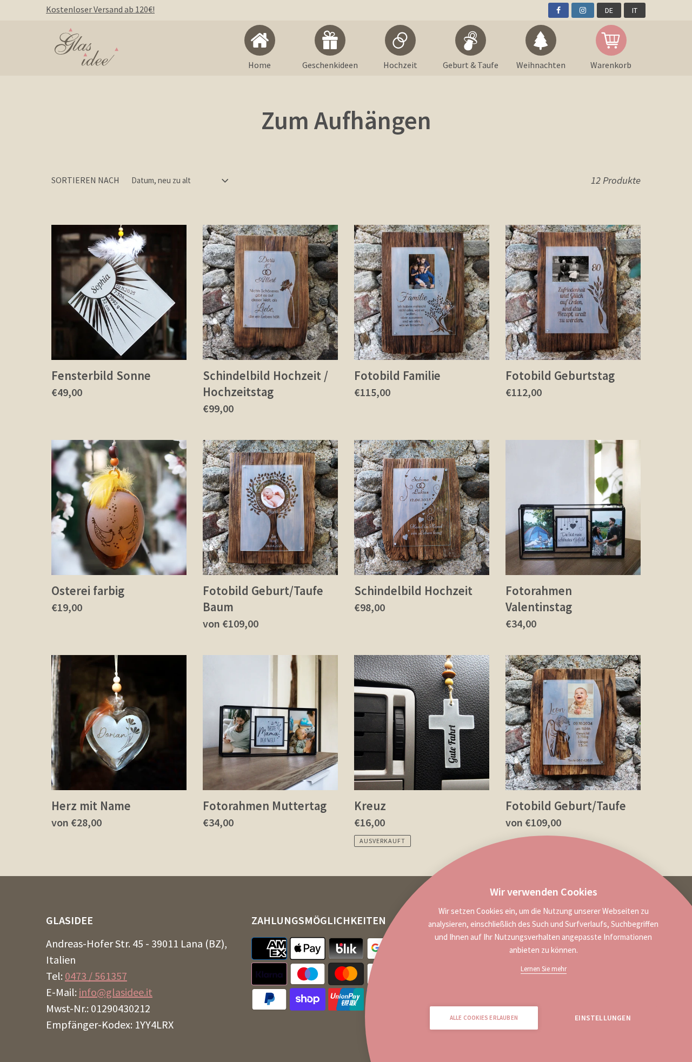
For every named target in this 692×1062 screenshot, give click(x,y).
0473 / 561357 (96, 976)
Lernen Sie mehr (544, 968)
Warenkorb (610, 64)
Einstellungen (603, 1018)
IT (634, 10)
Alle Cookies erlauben (484, 1017)
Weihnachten (540, 64)
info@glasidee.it (115, 992)
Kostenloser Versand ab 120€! (100, 9)
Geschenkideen (330, 64)
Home (259, 64)
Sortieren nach (85, 180)
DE (609, 10)
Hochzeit (400, 64)
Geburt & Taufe (470, 64)
